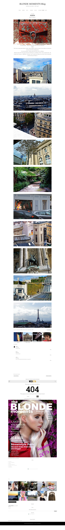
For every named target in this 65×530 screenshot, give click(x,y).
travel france (29, 329)
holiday (21, 329)
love (23, 329)
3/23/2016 (17, 347)
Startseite (10, 461)
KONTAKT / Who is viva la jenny (13, 465)
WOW (32, 329)
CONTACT (31, 10)
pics (26, 329)
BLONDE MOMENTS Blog (33, 4)
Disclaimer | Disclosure (12, 464)
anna (17, 357)
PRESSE (23, 10)
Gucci (19, 329)
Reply (50, 349)
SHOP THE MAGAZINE (11, 462)
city (17, 329)
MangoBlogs (39, 523)
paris (25, 329)
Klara (17, 351)
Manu (17, 346)
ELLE (27, 10)
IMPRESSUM (10, 467)
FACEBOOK (10, 466)
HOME (20, 10)
